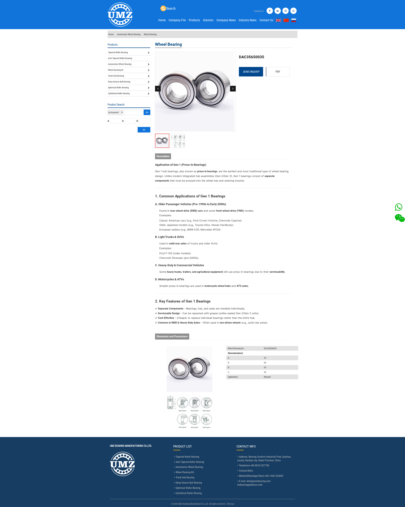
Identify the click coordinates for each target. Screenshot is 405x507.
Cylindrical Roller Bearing (119, 93)
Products (194, 20)
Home (162, 20)
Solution (208, 20)
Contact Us (258, 11)
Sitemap (230, 504)
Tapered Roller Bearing (118, 52)
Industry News (247, 20)
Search (171, 8)
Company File (177, 20)
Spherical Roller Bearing (118, 87)
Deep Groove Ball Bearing (119, 81)
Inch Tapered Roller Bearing (120, 58)
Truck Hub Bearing (116, 76)
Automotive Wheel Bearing (128, 34)
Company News (226, 20)
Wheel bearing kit (115, 70)
